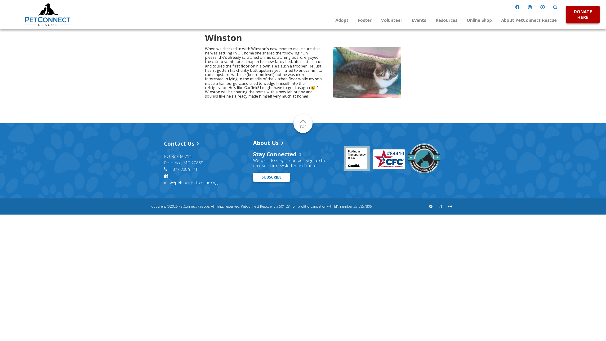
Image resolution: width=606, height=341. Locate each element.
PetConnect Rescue (47, 14)
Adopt (341, 20)
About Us (266, 143)
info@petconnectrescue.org (191, 182)
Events (419, 20)
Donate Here (583, 14)
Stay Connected (275, 154)
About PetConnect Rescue (529, 20)
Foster (365, 20)
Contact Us (179, 143)
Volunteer (391, 20)
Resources (446, 20)
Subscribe (271, 177)
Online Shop (479, 20)
